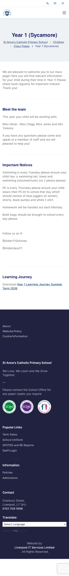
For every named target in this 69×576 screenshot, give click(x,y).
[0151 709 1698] (48, 3)
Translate (23, 531)
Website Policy (12, 331)
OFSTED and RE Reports (18, 445)
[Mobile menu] (64, 13)
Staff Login (10, 450)
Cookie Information (15, 336)
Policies (8, 472)
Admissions (10, 477)
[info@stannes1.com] (57, 3)
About (7, 326)
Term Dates (10, 434)
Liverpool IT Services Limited (34, 547)
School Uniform (13, 439)
